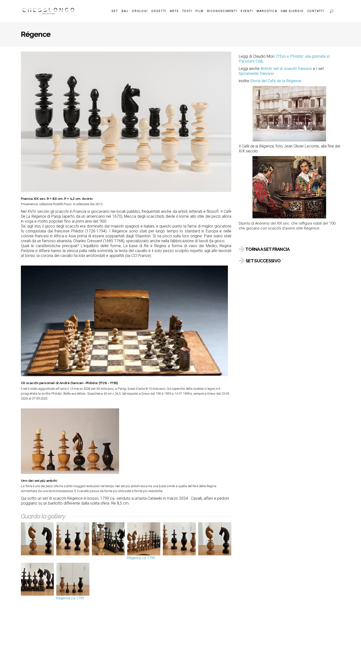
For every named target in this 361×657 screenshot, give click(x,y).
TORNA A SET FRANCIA (267, 249)
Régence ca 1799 (141, 558)
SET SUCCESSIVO (263, 260)
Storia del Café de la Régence (275, 81)
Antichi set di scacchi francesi (286, 68)
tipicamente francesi (256, 73)
